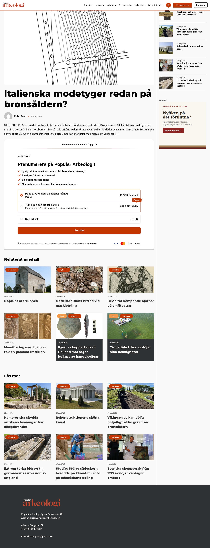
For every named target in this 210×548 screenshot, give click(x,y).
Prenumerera (182, 5)
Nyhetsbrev (140, 5)
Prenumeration (126, 5)
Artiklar (99, 5)
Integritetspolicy (156, 5)
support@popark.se (42, 536)
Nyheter (110, 5)
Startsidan (88, 5)
